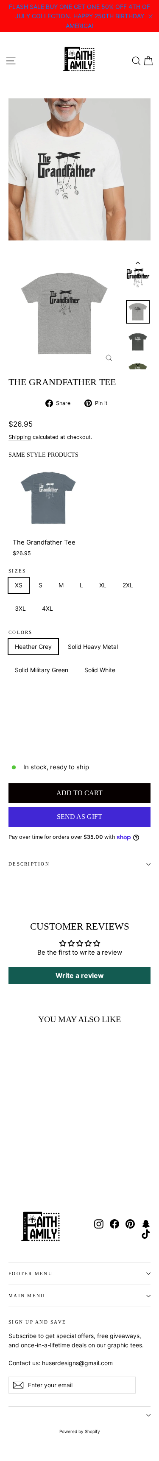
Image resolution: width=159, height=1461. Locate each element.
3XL (20, 608)
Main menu (26, 1295)
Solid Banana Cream (43, 693)
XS (18, 585)
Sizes (17, 571)
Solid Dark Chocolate (44, 717)
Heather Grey (33, 646)
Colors (20, 632)
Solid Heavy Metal (93, 646)
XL (102, 585)
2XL (128, 585)
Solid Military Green (41, 669)
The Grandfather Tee (44, 542)
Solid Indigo (105, 717)
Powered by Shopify (79, 1431)
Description (29, 863)
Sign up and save (37, 1321)
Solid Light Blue (36, 740)
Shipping (19, 437)
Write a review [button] (80, 975)
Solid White (99, 669)
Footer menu (30, 1273)
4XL (47, 608)
